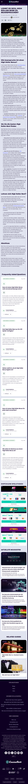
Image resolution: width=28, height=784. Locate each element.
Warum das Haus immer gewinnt (14, 700)
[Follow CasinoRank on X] (12, 753)
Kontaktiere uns (14, 722)
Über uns (13, 719)
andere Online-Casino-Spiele (9, 117)
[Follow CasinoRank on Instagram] (9, 753)
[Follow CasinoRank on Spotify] (18, 753)
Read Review (14, 504)
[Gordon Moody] (12, 772)
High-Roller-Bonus (21, 65)
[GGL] (6, 769)
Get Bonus (13, 501)
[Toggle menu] (2, 1)
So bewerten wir (14, 727)
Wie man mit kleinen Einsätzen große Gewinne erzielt (12, 705)
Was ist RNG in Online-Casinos (13, 708)
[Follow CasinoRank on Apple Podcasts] (21, 753)
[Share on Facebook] (5, 20)
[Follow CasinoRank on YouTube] (15, 753)
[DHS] (19, 769)
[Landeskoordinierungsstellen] (24, 769)
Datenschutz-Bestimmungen (14, 729)
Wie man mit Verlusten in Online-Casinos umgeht (14, 711)
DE (13, 756)
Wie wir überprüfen (14, 724)
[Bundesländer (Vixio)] (14, 769)
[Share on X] (2, 20)
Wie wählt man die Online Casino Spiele (13, 702)
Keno (14, 688)
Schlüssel (20, 115)
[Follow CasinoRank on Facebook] (6, 753)
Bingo (13, 686)
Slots (14, 691)
